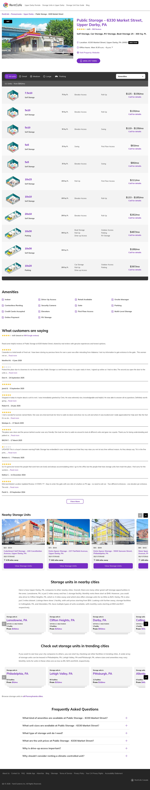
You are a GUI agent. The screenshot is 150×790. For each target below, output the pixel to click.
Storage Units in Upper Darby (53, 5)
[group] (11, 76)
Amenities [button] (122, 76)
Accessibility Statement (114, 773)
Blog (87, 5)
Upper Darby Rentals (32, 5)
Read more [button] (13, 356)
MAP (8, 21)
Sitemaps (54, 773)
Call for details (134, 97)
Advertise (40, 773)
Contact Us (15, 773)
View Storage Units (23, 566)
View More (75, 501)
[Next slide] (70, 38)
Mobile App (30, 773)
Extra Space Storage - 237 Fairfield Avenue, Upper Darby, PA (68, 552)
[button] (88, 60)
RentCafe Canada (141, 780)
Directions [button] (133, 42)
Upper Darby (29, 14)
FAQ (23, 773)
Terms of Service (66, 773)
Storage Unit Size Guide (75, 5)
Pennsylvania (16, 14)
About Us (5, 773)
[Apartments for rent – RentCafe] (12, 5)
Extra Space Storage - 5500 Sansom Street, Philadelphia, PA (113, 552)
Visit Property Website (89, 52)
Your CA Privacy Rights (94, 773)
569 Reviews (96, 29)
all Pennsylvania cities (33, 696)
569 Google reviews (31, 335)
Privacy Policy (79, 773)
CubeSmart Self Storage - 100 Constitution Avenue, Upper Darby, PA (23, 552)
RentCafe (5, 14)
